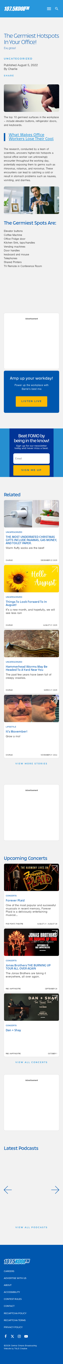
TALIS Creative (20, 1348)
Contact (9, 1306)
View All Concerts (31, 1062)
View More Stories (31, 764)
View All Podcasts (31, 1228)
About (8, 1285)
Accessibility (12, 1292)
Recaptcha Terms (15, 1320)
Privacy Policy (13, 1327)
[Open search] (55, 8)
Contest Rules (13, 1299)
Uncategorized (18, 59)
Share (9, 76)
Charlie (12, 69)
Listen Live (31, 401)
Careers (9, 1271)
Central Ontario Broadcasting (24, 1345)
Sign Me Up (31, 470)
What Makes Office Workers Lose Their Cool (31, 137)
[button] (8, 1190)
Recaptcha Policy (15, 1314)
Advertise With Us (15, 1278)
